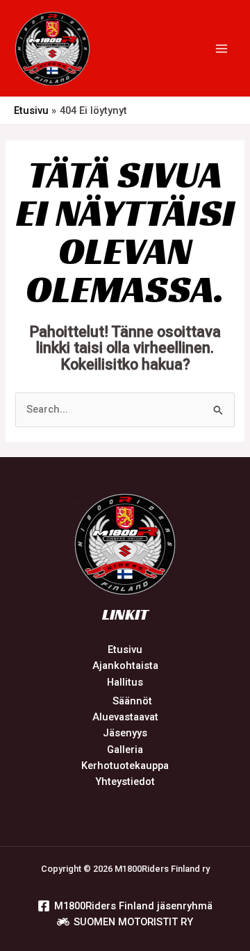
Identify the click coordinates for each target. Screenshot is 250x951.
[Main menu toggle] (221, 48)
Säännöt (132, 701)
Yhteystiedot (125, 781)
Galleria (125, 749)
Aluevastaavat (125, 717)
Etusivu (125, 649)
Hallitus (125, 682)
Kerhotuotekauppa (125, 765)
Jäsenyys (125, 733)
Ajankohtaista (125, 665)
